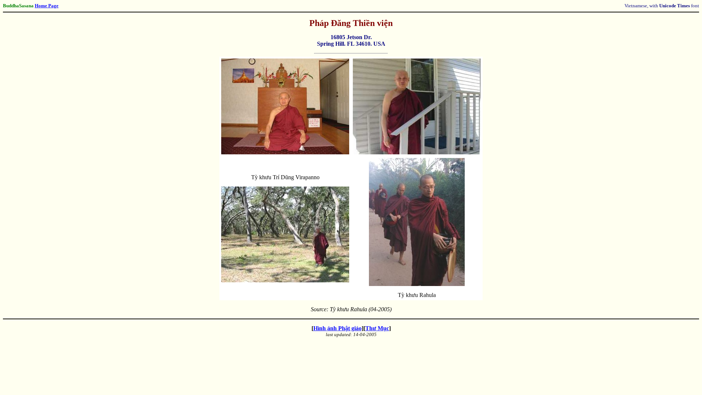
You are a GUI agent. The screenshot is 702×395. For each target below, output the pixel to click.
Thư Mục (377, 328)
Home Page (46, 5)
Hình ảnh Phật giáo (337, 328)
